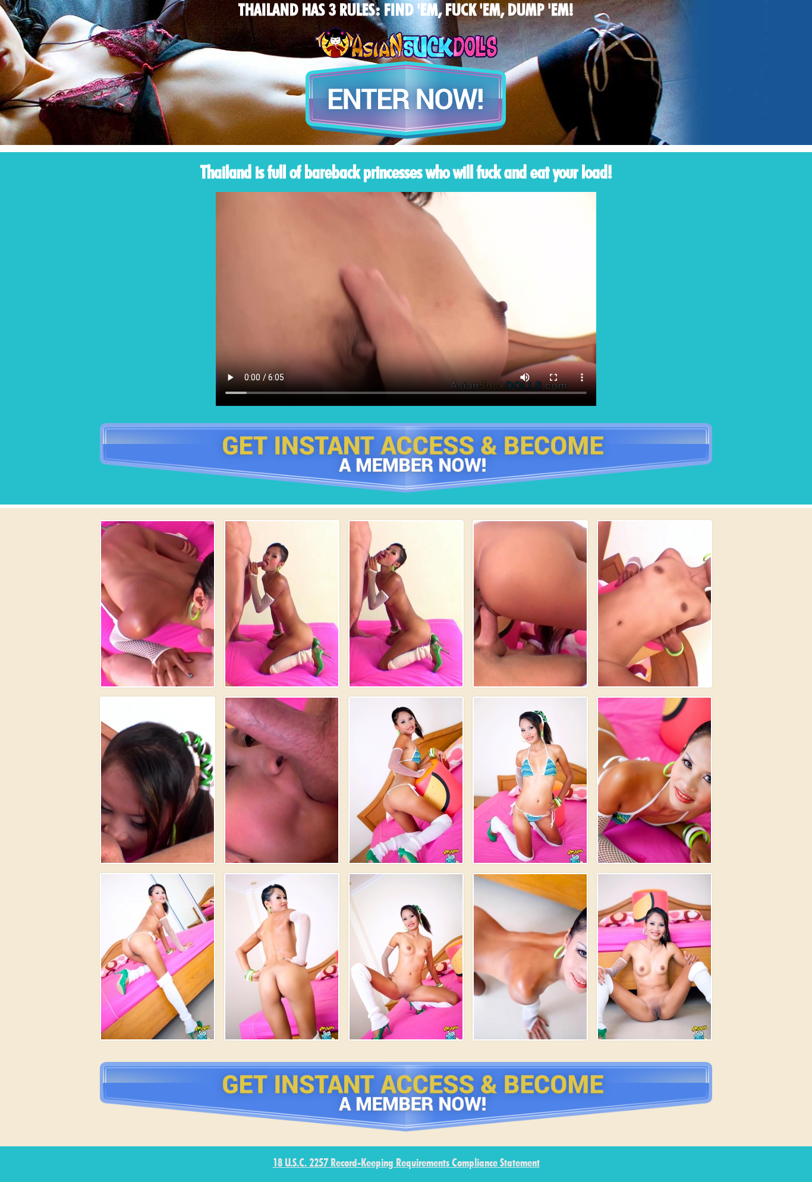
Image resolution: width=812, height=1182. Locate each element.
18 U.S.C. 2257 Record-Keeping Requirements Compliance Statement (406, 1164)
